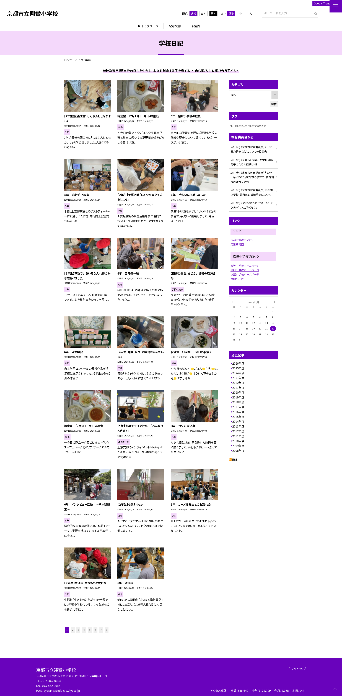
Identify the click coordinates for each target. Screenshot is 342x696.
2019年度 (238, 397)
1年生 (238, 125)
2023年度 (238, 378)
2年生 (244, 125)
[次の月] (274, 301)
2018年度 (238, 402)
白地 (203, 13)
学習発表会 (260, 125)
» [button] (106, 629)
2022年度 (238, 382)
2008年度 (238, 450)
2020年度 (238, 392)
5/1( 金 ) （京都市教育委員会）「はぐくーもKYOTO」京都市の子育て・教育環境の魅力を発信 (252, 177)
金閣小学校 (237, 279)
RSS (235, 459)
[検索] (315, 13)
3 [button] (78, 629)
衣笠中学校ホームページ (244, 265)
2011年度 (238, 436)
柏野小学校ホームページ (244, 270)
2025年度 (238, 368)
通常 (193, 13)
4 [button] (84, 629)
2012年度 (238, 431)
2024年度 (238, 373)
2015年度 (238, 416)
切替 (274, 104)
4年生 (251, 125)
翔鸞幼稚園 (237, 244)
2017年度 (238, 407)
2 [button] (72, 629)
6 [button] (95, 629)
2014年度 (238, 421)
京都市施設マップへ (241, 240)
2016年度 (238, 412)
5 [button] (89, 629)
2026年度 (238, 363)
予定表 (195, 26)
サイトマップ (298, 668)
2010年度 (238, 441)
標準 (231, 13)
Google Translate (324, 3)
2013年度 (238, 426)
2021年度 (238, 387)
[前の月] (231, 301)
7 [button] (101, 629)
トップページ (150, 26)
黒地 (213, 13)
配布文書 (175, 26)
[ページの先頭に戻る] (335, 689)
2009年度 (238, 446)
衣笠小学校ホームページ (244, 274)
